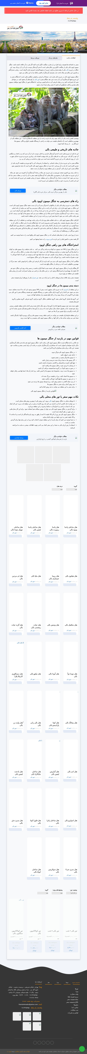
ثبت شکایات (74, 1010)
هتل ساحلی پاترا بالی (53, 822)
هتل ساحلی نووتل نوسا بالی (17, 528)
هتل (48, 982)
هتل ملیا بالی (36, 576)
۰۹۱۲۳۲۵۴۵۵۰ (72, 19)
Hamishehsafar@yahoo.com (28, 1004)
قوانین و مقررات (73, 1013)
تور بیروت (49, 239)
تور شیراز (35, 278)
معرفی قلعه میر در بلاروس (56, 329)
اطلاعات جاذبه (71, 58)
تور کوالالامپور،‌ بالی (35, 932)
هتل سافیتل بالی (71, 625)
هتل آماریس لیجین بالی (54, 773)
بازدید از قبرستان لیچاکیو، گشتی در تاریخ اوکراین (51, 439)
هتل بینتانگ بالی (71, 723)
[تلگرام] (43, 1042)
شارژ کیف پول (43, 3)
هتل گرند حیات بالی (17, 626)
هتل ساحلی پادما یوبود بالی (71, 528)
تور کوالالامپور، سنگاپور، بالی (17, 932)
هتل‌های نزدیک (53, 58)
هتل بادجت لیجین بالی (18, 773)
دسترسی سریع (76, 982)
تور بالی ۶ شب (71, 931)
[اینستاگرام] (48, 1042)
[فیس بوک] (52, 1042)
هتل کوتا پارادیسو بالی (54, 724)
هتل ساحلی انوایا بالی (36, 871)
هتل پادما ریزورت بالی (54, 528)
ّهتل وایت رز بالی (18, 724)
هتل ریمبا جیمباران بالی (54, 577)
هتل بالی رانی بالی (35, 724)
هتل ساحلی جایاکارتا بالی (36, 773)
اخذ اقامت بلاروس (20, 328)
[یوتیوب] (39, 1042)
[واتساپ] (35, 1042)
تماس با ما (75, 1007)
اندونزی (65, 289)
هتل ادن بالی (72, 772)
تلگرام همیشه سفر (72, 1002)
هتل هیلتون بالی (71, 576)
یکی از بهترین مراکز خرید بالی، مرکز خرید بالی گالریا (50, 192)
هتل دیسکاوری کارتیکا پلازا (17, 675)
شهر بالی (42, 51)
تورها (67, 982)
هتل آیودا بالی (54, 674)
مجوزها (76, 1005)
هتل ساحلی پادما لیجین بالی (34, 528)
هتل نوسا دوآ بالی (72, 675)
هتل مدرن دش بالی (17, 822)
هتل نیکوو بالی (35, 674)
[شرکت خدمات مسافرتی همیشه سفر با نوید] (15, 27)
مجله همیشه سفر (72, 999)
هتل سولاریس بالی (53, 871)
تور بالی (36, 79)
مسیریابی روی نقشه (31, 1001)
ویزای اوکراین (19, 438)
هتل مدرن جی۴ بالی (71, 871)
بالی (67, 70)
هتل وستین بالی (53, 625)
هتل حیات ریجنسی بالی (36, 626)
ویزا (58, 982)
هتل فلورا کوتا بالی (35, 822)
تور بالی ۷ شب (53, 931)
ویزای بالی (18, 190)
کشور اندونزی (51, 51)
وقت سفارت (74, 994)
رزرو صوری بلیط (73, 997)
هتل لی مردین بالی (17, 577)
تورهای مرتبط (35, 58)
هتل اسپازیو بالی (71, 821)
